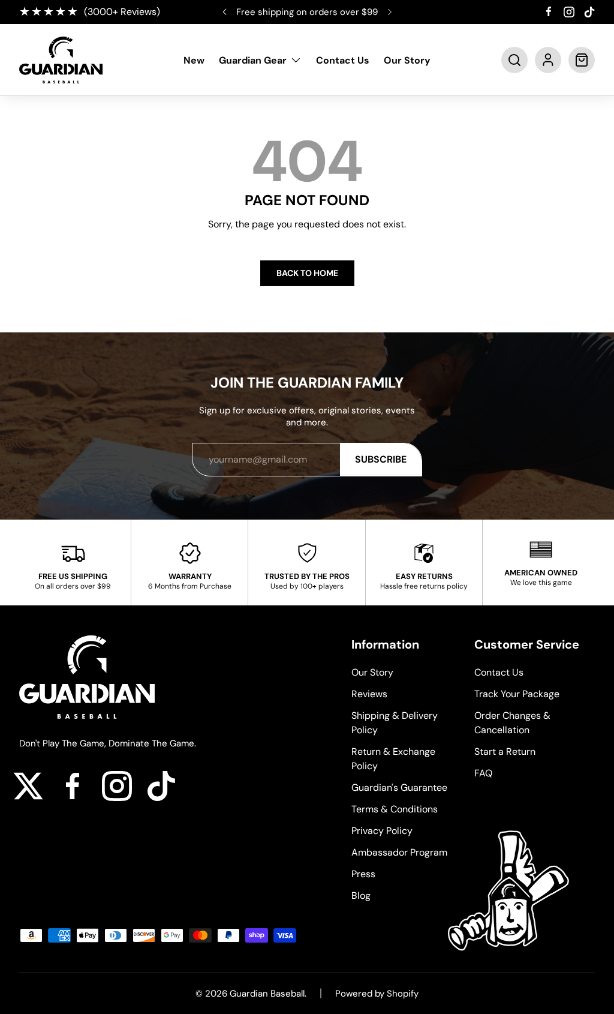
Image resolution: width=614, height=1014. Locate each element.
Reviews (369, 694)
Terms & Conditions (394, 809)
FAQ (483, 773)
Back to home (307, 273)
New (193, 60)
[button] (514, 60)
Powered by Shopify (377, 994)
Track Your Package (516, 694)
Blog (361, 895)
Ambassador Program (399, 852)
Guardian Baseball (267, 994)
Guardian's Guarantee (399, 787)
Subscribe (381, 459)
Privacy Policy (382, 830)
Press (363, 874)
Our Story (407, 60)
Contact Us (342, 60)
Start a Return (504, 751)
